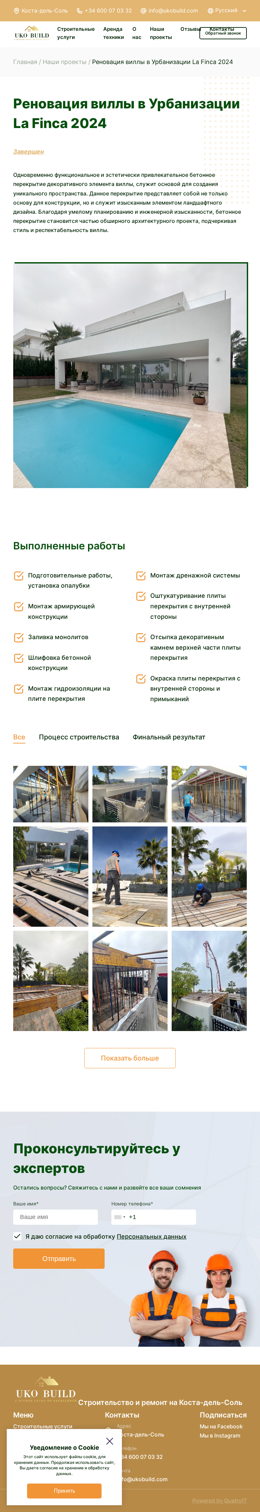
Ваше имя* (26, 1203)
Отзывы (190, 29)
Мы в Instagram (220, 1435)
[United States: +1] (119, 1217)
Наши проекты (65, 61)
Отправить (59, 1258)
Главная (25, 61)
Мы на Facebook (221, 1426)
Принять (64, 1491)
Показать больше (130, 1058)
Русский (226, 10)
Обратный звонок (223, 33)
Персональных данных (152, 1236)
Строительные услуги (42, 1426)
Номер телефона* (132, 1203)
